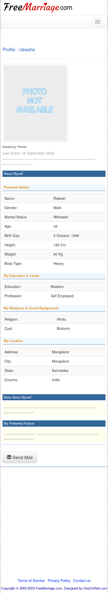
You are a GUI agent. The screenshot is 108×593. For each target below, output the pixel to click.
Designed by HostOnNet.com (85, 588)
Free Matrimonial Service (38, 7)
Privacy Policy (59, 580)
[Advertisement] (54, 524)
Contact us (81, 580)
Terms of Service (31, 580)
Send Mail (22, 457)
